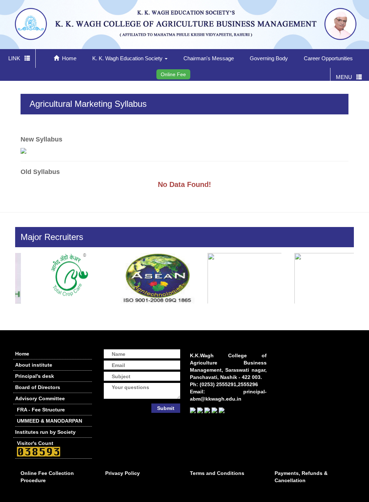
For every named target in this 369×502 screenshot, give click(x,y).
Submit (165, 408)
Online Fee (173, 74)
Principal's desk (34, 376)
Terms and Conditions (217, 473)
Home (67, 58)
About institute (33, 365)
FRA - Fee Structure (41, 409)
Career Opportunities (328, 58)
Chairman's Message (208, 58)
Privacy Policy (122, 473)
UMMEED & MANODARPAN (49, 421)
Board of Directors (37, 387)
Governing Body (269, 58)
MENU (346, 77)
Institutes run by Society (45, 432)
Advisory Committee (40, 398)
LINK (16, 58)
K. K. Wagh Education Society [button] (128, 58)
